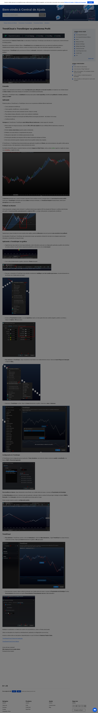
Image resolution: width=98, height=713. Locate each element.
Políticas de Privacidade (80, 2)
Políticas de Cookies (69, 2)
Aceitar (90, 2)
